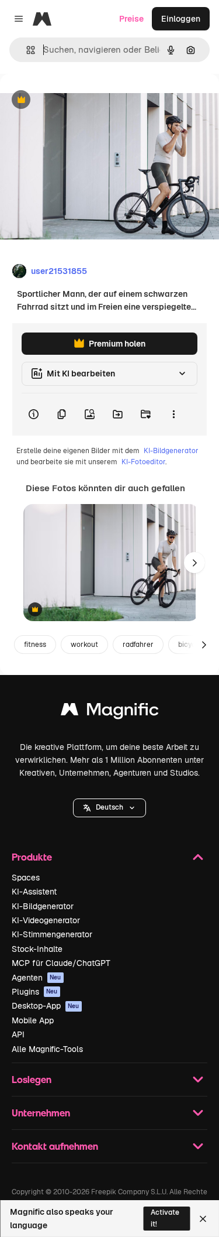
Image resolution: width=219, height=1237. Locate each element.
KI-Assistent (34, 891)
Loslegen (31, 1079)
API (18, 1034)
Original (74, 100)
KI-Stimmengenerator (52, 934)
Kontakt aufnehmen (55, 1146)
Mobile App (33, 1020)
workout (84, 644)
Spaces (26, 877)
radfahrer (138, 644)
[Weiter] (194, 562)
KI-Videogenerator (46, 920)
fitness (35, 644)
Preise (131, 18)
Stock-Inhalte (37, 949)
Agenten (36, 977)
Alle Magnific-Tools (47, 1049)
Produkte (32, 857)
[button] (109, 808)
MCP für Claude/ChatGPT (61, 963)
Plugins (35, 991)
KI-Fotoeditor (143, 462)
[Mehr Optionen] (173, 414)
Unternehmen (41, 1112)
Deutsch (109, 807)
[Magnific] (110, 712)
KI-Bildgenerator (171, 450)
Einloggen (180, 18)
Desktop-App (45, 1005)
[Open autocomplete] (26, 50)
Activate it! (165, 1218)
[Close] (203, 1219)
